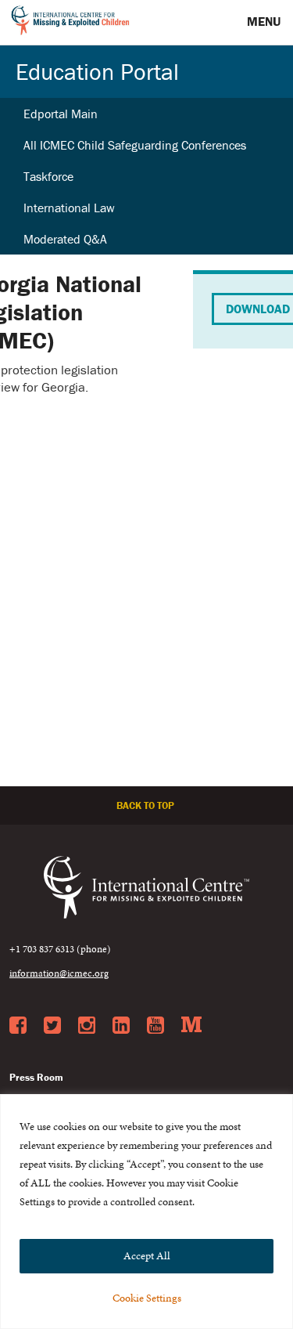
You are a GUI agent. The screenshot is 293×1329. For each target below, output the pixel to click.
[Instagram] (86, 1026)
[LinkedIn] (121, 1026)
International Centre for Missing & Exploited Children (70, 22)
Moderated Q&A (65, 239)
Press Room (36, 1077)
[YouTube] (155, 1026)
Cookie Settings (147, 1298)
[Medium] (191, 1026)
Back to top (146, 805)
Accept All (146, 1255)
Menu (265, 21)
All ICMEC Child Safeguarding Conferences (134, 145)
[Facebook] (18, 1026)
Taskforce (48, 176)
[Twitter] (52, 1026)
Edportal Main (60, 113)
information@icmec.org (59, 973)
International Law (69, 207)
